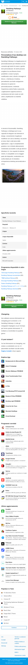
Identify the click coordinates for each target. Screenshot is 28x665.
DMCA (16, 652)
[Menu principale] (26, 1)
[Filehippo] (5, 1)
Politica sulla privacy (20, 646)
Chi (2, 637)
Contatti (3, 640)
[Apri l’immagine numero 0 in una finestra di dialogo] (13, 176)
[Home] (1, 5)
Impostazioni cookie (20, 655)
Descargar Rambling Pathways (9, 280)
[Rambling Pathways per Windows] (3, 11)
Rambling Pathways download (9, 288)
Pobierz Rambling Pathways (9, 283)
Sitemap (3, 646)
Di (12, 12)
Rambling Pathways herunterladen (10, 275)
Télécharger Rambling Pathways (10, 272)
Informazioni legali (20, 649)
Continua (14, 627)
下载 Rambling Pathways (8, 278)
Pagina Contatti (6, 351)
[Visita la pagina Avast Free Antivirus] (14, 17)
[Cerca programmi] (23, 1)
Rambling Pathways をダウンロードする (12, 286)
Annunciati (4, 643)
